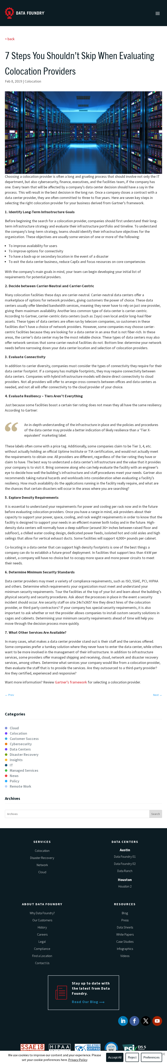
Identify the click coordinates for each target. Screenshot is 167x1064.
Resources (125, 904)
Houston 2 (125, 886)
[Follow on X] (146, 1021)
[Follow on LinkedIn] (123, 1021)
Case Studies (124, 941)
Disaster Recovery (24, 754)
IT (11, 765)
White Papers (125, 934)
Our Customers (42, 920)
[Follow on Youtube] (157, 1021)
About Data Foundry (42, 904)
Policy (14, 781)
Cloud (14, 728)
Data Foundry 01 (125, 856)
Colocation (33, 81)
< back (10, 38)
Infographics (125, 949)
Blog (125, 913)
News (14, 775)
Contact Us (42, 963)
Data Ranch (124, 871)
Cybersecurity (21, 744)
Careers (42, 934)
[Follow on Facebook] (134, 1021)
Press (125, 920)
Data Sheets (125, 927)
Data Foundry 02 (125, 864)
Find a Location (42, 956)
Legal (42, 941)
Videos (124, 956)
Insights (16, 759)
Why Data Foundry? (42, 913)
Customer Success (24, 738)
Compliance (42, 949)
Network (42, 865)
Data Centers (20, 749)
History (42, 927)
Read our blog (85, 1001)
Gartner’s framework (71, 682)
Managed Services (24, 770)
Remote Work (20, 786)
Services (42, 842)
